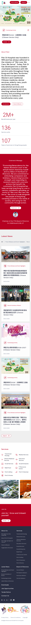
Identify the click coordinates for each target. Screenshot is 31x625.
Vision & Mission (5, 545)
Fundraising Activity (6, 578)
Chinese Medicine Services (9, 459)
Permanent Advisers (22, 572)
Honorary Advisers (21, 575)
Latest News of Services (7, 581)
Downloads (5, 585)
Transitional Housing (8, 454)
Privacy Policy (4, 617)
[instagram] (11, 600)
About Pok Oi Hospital (6, 538)
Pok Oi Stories (9, 475)
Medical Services (23, 454)
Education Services (22, 459)
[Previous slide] (2, 16)
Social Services (9, 463)
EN (6, 600)
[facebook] (13, 600)
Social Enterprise (24, 463)
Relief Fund (8, 468)
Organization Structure (7, 547)
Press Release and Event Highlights (15, 242)
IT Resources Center (22, 467)
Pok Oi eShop (8, 472)
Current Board (20, 570)
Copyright (25, 617)
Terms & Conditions (16, 617)
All (2, 242)
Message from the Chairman (6, 534)
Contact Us (5, 596)
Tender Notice (6, 592)
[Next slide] (28, 16)
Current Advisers (21, 578)
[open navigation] (29, 2)
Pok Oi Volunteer (24, 472)
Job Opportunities (7, 588)
